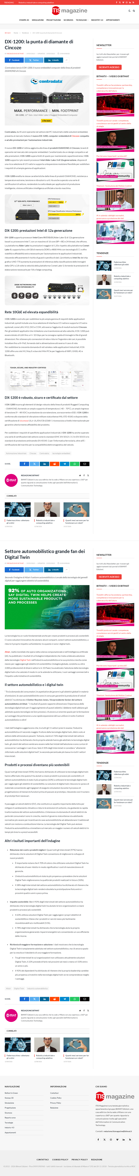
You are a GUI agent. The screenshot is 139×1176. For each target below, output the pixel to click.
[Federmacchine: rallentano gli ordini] (18, 509)
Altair (7, 651)
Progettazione (53, 20)
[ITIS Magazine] (69, 10)
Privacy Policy (55, 1103)
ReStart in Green (11, 1093)
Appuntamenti (113, 20)
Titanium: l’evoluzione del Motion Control (114, 186)
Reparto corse (10, 1118)
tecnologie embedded (61, 453)
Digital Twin (25, 660)
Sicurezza (68, 20)
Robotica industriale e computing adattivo (36, 2)
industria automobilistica (37, 988)
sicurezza (24, 420)
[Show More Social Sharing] (66, 60)
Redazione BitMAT (15, 54)
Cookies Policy (55, 1098)
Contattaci (54, 1093)
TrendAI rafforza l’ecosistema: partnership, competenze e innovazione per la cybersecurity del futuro (114, 88)
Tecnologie (81, 20)
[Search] (133, 11)
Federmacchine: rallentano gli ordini (18, 521)
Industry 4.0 (97, 20)
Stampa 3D (24, 20)
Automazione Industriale (16, 453)
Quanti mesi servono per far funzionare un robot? (77, 521)
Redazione (54, 1108)
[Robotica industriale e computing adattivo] (47, 509)
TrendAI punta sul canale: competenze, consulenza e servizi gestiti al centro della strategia (114, 123)
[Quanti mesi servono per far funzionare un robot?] (76, 509)
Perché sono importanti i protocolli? (112, 156)
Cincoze (75, 136)
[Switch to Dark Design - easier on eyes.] (129, 11)
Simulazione (38, 20)
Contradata (44, 453)
